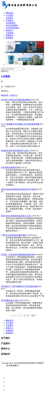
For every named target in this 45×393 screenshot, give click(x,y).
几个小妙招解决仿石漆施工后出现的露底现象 (20, 124)
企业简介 (9, 18)
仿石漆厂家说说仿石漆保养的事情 (15, 100)
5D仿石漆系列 (12, 25)
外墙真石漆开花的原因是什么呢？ (15, 151)
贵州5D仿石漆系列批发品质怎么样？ (16, 216)
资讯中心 (9, 30)
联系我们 (9, 38)
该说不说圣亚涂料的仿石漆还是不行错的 (18, 189)
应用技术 (9, 35)
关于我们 (9, 15)
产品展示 (9, 20)
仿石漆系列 (10, 23)
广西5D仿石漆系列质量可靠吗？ (14, 235)
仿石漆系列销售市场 (9, 167)
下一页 (26, 315)
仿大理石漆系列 (12, 28)
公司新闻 (9, 33)
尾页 (33, 315)
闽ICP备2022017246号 (29, 365)
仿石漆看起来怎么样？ (10, 300)
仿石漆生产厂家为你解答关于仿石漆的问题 (19, 286)
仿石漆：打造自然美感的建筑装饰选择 (17, 255)
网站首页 (9, 13)
